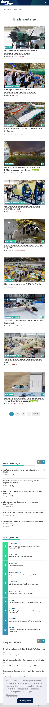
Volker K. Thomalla (19, 56)
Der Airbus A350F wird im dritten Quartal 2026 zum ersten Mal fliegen (23, 168)
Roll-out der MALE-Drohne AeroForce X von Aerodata (23, 513)
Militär (8, 47)
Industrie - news (12, 86)
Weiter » (36, 413)
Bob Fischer (15, 95)
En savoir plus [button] (11, 695)
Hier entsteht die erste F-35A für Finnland (23, 284)
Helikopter (9, 242)
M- (10, 485)
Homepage (7, 9)
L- (10, 475)
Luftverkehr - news (13, 356)
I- (10, 516)
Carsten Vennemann (19, 251)
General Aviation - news (15, 203)
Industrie (9, 125)
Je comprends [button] (25, 701)
